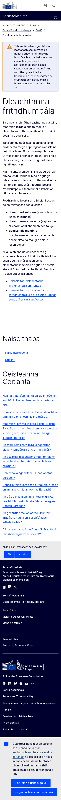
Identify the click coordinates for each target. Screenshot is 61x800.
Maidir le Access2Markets (18, 616)
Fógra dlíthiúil (11, 722)
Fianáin (7, 709)
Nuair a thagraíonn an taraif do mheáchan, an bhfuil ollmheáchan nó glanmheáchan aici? (30, 400)
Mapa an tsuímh (12, 622)
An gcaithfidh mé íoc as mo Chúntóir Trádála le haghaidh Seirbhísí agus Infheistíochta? (26, 517)
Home (5, 25)
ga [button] (45, 5)
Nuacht (10, 359)
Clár (55, 18)
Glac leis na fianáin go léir (30, 782)
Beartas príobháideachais (18, 716)
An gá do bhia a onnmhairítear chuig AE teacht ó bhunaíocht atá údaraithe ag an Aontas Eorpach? (29, 501)
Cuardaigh (54, 5)
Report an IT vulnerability (18, 696)
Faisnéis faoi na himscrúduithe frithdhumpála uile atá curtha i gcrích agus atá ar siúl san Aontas (32, 295)
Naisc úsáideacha (16, 352)
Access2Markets (12, 567)
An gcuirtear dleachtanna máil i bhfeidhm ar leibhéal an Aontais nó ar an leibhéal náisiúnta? (29, 461)
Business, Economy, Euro (18, 645)
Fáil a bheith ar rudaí (15, 729)
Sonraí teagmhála (13, 689)
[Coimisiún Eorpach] (10, 5)
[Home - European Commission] (25, 666)
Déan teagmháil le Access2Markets (24, 601)
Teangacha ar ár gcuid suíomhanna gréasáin (29, 703)
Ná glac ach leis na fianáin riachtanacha (35, 792)
